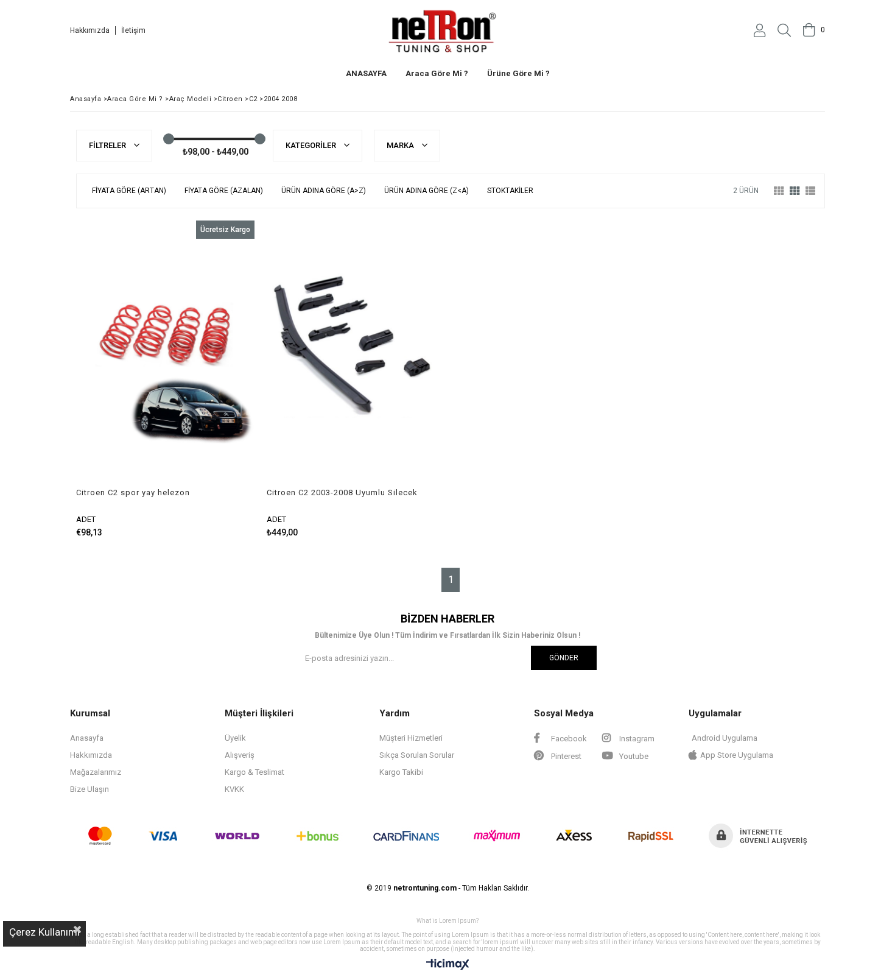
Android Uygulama (724, 738)
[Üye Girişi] (759, 30)
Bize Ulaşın (89, 789)
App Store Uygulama (736, 755)
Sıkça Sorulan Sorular (416, 755)
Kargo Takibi (401, 772)
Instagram (636, 738)
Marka (401, 145)
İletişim (133, 30)
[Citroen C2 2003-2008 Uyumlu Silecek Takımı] (356, 354)
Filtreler (108, 145)
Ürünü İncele (208, 379)
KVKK (234, 789)
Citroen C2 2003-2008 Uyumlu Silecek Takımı (342, 493)
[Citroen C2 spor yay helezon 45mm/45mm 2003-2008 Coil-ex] (165, 354)
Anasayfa (87, 738)
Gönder (563, 658)
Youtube (632, 756)
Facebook (568, 738)
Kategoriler (312, 145)
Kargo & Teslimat (254, 772)
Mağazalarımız (95, 772)
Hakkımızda (90, 30)
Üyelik (235, 738)
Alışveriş (239, 755)
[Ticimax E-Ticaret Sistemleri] (447, 965)
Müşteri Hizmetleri (411, 738)
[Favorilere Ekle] (165, 379)
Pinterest (565, 756)
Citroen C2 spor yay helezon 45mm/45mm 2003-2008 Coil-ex (139, 493)
